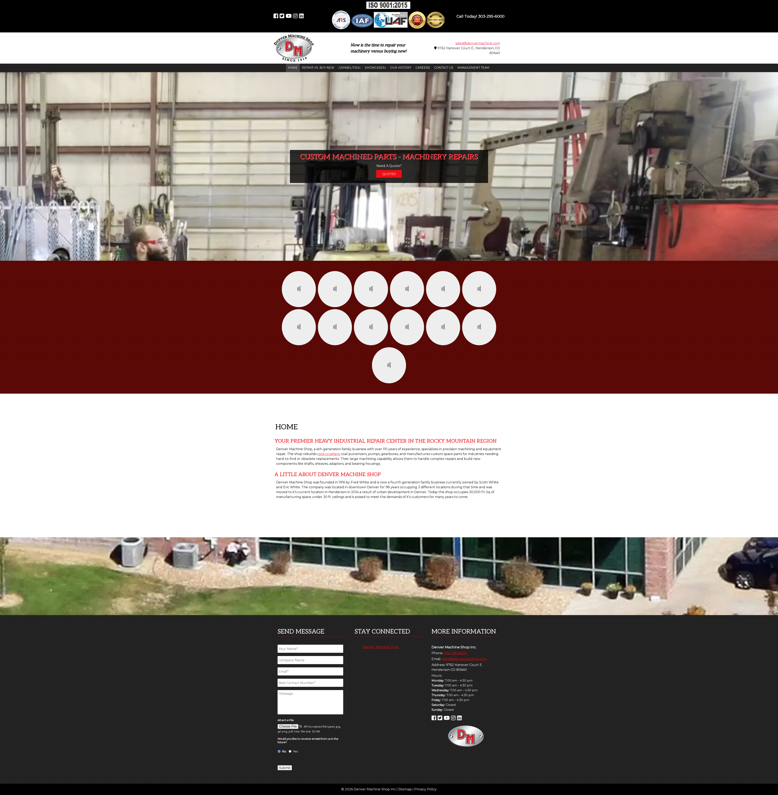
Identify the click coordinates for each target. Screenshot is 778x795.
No (284, 751)
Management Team (473, 67)
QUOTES (389, 174)
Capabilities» (350, 67)
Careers (423, 67)
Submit (284, 768)
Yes (295, 751)
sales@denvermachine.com (477, 43)
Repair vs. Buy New (318, 67)
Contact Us (443, 67)
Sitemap (405, 789)
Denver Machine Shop (381, 647)
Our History (400, 67)
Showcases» (375, 67)
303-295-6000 (455, 653)
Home (293, 67)
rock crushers (328, 454)
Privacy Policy (425, 789)
